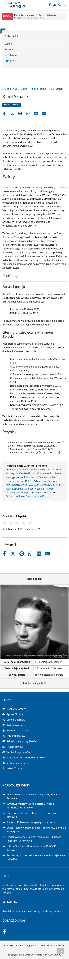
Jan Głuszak (50, 481)
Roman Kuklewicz (41, 469)
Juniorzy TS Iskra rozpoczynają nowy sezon (31, 822)
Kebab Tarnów (14, 768)
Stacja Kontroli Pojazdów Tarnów (25, 757)
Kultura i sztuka (38, 89)
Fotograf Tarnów (15, 736)
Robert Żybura (33, 481)
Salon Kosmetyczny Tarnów (21, 741)
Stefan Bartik (23, 473)
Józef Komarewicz (43, 473)
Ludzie (24, 89)
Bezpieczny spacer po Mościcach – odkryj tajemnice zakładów (36, 857)
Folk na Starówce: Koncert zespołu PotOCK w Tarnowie (33, 848)
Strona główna (9, 89)
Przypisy (9, 61)
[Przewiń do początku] (60, 951)
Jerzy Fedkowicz (40, 492)
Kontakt (57, 911)
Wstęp (8, 44)
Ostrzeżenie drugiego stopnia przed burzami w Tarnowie (33, 815)
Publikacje (13, 55)
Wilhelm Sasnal (24, 496)
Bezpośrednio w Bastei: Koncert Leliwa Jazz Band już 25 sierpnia (36, 829)
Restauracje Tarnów (17, 763)
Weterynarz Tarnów (17, 730)
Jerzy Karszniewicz (16, 485)
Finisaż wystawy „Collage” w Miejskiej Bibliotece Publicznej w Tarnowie (34, 839)
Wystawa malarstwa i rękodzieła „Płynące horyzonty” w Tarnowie (30, 806)
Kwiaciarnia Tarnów (17, 725)
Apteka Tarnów (14, 714)
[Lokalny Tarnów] (13, 5)
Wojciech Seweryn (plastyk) (44, 485)
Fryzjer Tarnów (14, 747)
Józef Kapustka (14, 488)
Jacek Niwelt (22, 469)
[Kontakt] (54, 4)
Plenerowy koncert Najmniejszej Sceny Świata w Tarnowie (34, 796)
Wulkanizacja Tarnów (18, 752)
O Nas (19, 945)
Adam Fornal (42, 496)
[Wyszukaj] (59, 5)
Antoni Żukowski (26, 477)
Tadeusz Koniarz (47, 477)
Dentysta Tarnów (16, 709)
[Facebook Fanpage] (49, 4)
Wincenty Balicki (34, 488)
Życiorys (9, 49)
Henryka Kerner (14, 481)
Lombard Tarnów (15, 719)
